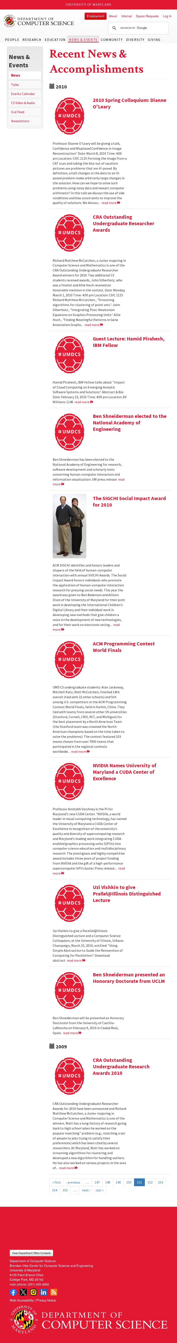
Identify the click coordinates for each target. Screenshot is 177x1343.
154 (54, 1190)
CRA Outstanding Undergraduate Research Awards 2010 (121, 1066)
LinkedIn (43, 1292)
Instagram (33, 1292)
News (15, 75)
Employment (95, 16)
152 (150, 1182)
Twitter (23, 1292)
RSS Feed (53, 1292)
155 (65, 1190)
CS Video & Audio (23, 103)
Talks (15, 84)
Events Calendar (23, 93)
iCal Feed (17, 112)
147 (97, 1182)
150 (128, 1182)
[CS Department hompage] (88, 1317)
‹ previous (73, 1182)
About (113, 16)
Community (112, 39)
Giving (154, 39)
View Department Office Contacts (31, 1253)
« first (56, 1182)
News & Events (83, 39)
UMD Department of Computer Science (38, 21)
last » (100, 1190)
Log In (167, 16)
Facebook (13, 1292)
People (12, 39)
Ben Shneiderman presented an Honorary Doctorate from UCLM (129, 977)
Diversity (135, 39)
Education (55, 39)
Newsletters (20, 121)
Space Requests (147, 16)
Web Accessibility (22, 1300)
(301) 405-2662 (38, 1284)
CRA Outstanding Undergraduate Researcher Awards (123, 223)
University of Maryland (88, 4)
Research (31, 39)
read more (109, 203)
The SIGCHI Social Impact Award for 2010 (129, 501)
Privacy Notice (46, 1300)
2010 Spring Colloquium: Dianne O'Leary (129, 103)
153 (160, 1182)
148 (107, 1182)
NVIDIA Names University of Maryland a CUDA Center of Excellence (124, 772)
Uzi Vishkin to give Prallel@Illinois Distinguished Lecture (127, 893)
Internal (126, 16)
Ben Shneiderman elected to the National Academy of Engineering (129, 422)
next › (86, 1190)
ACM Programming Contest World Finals (124, 646)
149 (118, 1182)
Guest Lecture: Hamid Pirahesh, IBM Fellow (128, 341)
